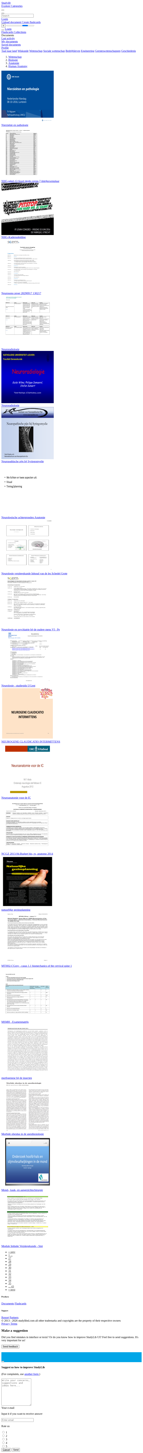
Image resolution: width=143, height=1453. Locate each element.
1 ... (10, 1255)
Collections (20, 32)
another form (31, 1374)
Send (15, 1449)
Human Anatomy (17, 66)
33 (9, 1277)
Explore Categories (11, 6)
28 (9, 1261)
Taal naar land (9, 50)
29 (9, 1264)
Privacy (5, 1323)
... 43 (11, 1286)
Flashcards (7, 32)
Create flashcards (31, 22)
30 (9, 1267)
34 (9, 1280)
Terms (13, 1323)
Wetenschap (36, 50)
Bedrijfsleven (73, 50)
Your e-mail (7, 1407)
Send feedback (10, 1346)
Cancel (6, 1449)
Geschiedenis (128, 50)
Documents (7, 1303)
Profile (5, 47)
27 (9, 1258)
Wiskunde (23, 50)
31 (9, 1270)
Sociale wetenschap (54, 50)
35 (9, 1283)
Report (5, 1317)
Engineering (87, 50)
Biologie (13, 59)
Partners (14, 1317)
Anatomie (13, 63)
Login (4, 19)
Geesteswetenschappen (108, 50)
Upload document (11, 22)
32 (9, 1273)
